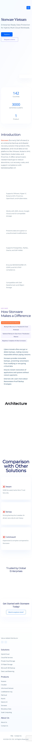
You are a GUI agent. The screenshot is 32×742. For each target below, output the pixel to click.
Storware (4, 140)
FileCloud (4, 695)
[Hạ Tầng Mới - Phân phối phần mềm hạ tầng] (7, 7)
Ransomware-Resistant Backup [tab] (10, 322)
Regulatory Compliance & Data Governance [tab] (14, 340)
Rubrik (3, 698)
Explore (7, 34)
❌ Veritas (7, 512)
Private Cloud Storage (8, 661)
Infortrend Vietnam (7, 688)
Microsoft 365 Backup (8, 668)
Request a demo (9, 39)
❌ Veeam (7, 486)
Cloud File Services (7, 657)
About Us (4, 722)
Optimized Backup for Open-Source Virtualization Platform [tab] (16, 335)
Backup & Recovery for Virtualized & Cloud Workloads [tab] (16, 328)
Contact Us (4, 726)
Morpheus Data (6, 709)
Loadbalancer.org (6, 692)
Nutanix (3, 681)
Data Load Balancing (7, 671)
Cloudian (4, 685)
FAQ (12, 736)
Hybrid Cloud (5, 654)
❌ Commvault (9, 537)
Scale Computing (6, 712)
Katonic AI (4, 702)
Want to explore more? (16, 612)
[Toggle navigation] (28, 7)
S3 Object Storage (6, 664)
